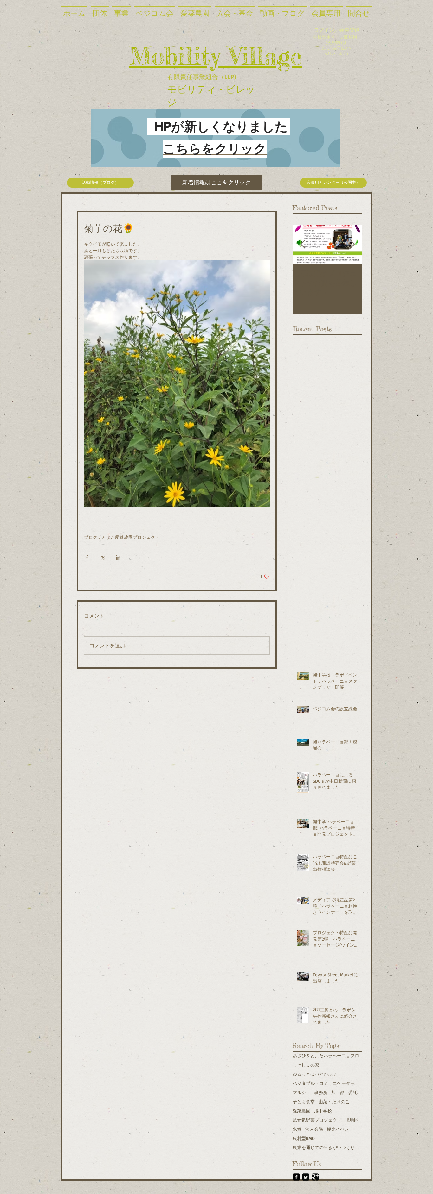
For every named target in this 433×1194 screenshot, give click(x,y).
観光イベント (340, 1129)
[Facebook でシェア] (87, 557)
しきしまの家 (306, 1064)
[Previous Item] (303, 244)
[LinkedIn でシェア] (118, 557)
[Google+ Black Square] (315, 1177)
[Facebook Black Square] (296, 1177)
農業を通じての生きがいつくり (324, 1147)
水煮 (297, 1129)
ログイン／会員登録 (336, 30)
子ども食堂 (304, 1101)
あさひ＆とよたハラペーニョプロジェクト (327, 1055)
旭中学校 (323, 1110)
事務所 (320, 1092)
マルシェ (301, 1092)
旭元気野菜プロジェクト (317, 1119)
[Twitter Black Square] (305, 1177)
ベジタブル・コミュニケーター (324, 1083)
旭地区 (352, 1119)
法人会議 (314, 1129)
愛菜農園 (301, 1110)
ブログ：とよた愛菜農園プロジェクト (121, 537)
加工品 (338, 1092)
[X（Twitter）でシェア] (103, 557)
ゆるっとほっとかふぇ (315, 1074)
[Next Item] (352, 244)
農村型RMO (304, 1138)
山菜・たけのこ (334, 1101)
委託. (353, 1092)
